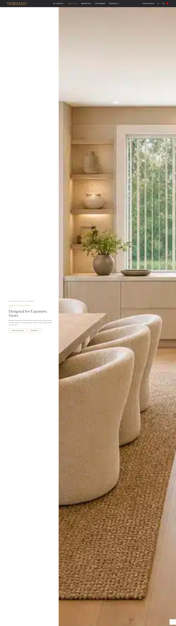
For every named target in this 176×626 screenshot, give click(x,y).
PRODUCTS (72, 3)
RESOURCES (113, 3)
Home (10, 301)
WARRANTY (35, 330)
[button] (163, 3)
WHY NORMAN (100, 3)
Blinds (15, 301)
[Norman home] (17, 3)
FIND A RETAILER (148, 3)
